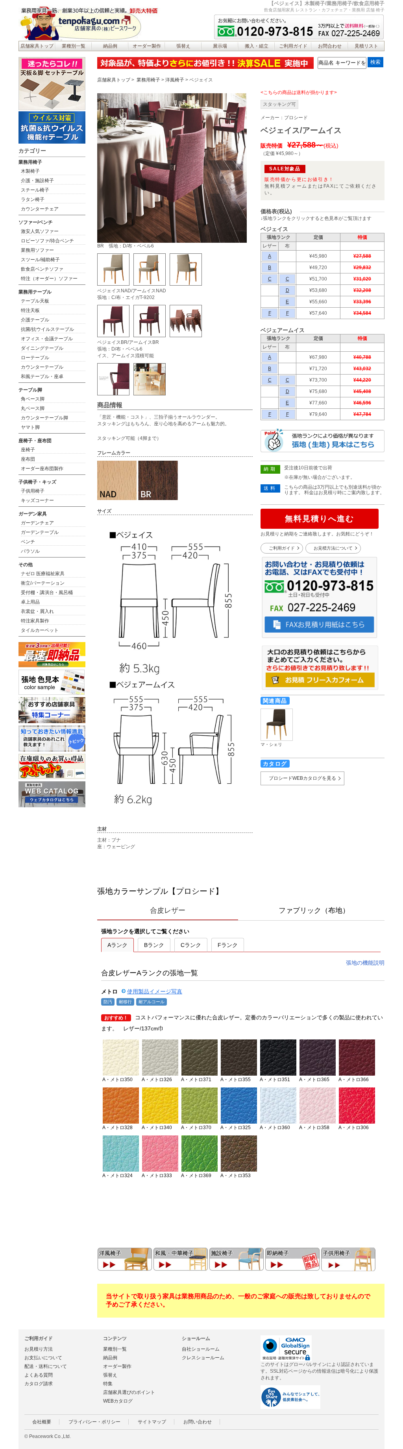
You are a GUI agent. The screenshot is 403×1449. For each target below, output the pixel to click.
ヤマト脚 (30, 427)
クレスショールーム (203, 1357)
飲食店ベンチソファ (42, 269)
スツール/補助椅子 (40, 259)
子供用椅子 (336, 1253)
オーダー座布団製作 (42, 468)
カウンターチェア (40, 209)
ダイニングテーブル (42, 348)
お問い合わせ (197, 1422)
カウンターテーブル (42, 367)
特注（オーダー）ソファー (49, 278)
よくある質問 (38, 1375)
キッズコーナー (37, 500)
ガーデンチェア (37, 523)
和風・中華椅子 (174, 1253)
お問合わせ (330, 46)
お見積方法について (333, 548)
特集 (108, 1383)
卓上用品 (30, 602)
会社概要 (41, 1422)
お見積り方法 (38, 1349)
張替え (183, 46)
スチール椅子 (35, 190)
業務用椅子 (148, 80)
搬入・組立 (256, 46)
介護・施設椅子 (37, 180)
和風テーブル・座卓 (42, 376)
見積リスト (366, 46)
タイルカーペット (40, 630)
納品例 (110, 46)
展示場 (220, 46)
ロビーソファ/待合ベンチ (47, 241)
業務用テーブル (35, 292)
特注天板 (30, 310)
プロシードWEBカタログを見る (302, 778)
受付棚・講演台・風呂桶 (47, 592)
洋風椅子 (174, 80)
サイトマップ (152, 1422)
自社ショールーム (201, 1349)
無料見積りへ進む (319, 518)
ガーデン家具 (32, 514)
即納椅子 (278, 1253)
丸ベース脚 (32, 408)
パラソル (30, 551)
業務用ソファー (37, 250)
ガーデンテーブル (40, 532)
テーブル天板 (35, 301)
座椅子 (28, 449)
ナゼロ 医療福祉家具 (43, 573)
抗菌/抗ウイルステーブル (47, 329)
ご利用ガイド (293, 46)
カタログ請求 (38, 1383)
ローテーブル (35, 357)
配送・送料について (45, 1366)
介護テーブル (35, 320)
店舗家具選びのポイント (129, 1392)
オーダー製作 (147, 46)
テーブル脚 (30, 390)
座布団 (28, 459)
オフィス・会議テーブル (47, 338)
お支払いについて (43, 1357)
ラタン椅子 (32, 199)
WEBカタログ (118, 1401)
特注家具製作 (35, 621)
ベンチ (28, 542)
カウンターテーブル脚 (44, 418)
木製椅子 (30, 171)
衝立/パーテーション (43, 583)
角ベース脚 (32, 399)
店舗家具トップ (37, 46)
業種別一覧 (73, 46)
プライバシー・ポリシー (94, 1422)
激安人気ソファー (40, 231)
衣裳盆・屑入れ (37, 611)
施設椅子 (222, 1253)
